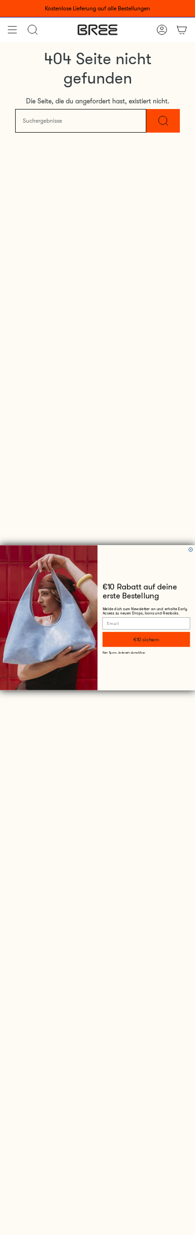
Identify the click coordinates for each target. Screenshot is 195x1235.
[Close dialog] (191, 549)
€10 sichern (146, 639)
